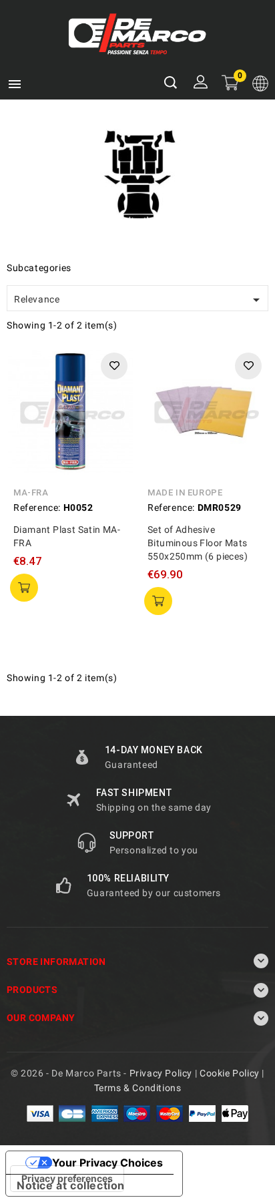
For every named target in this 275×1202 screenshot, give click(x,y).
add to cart (24, 588)
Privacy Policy (160, 1073)
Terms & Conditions (138, 1087)
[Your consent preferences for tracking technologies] (67, 1178)
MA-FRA (31, 492)
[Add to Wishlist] (114, 366)
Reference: (37, 507)
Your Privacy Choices (107, 1162)
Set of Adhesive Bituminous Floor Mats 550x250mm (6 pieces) (198, 543)
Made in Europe (185, 492)
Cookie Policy (230, 1073)
